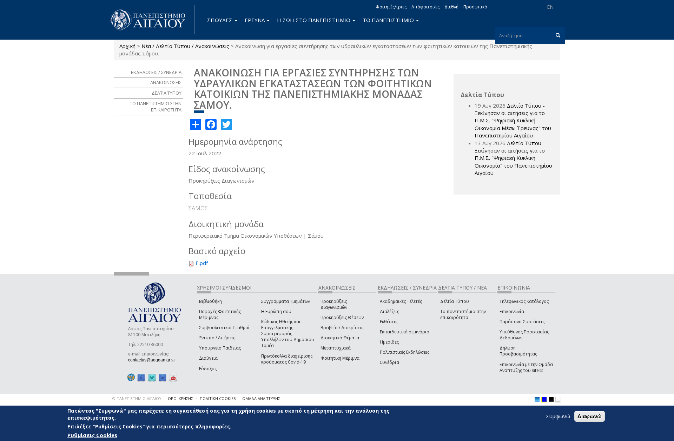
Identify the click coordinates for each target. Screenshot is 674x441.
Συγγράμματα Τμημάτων (285, 301)
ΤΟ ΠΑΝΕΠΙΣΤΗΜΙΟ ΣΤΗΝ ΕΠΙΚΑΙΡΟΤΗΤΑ (155, 106)
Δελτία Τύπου (454, 301)
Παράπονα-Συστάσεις (522, 322)
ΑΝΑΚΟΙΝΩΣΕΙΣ (165, 82)
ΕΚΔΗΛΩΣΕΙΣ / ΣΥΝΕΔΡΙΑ (156, 72)
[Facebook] (141, 378)
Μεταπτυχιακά (336, 348)
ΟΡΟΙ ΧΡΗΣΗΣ (180, 398)
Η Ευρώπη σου (276, 311)
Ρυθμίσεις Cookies (92, 435)
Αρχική (127, 45)
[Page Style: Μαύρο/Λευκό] (558, 399)
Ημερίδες (389, 342)
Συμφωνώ (558, 416)
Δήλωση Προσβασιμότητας (518, 351)
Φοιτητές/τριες (391, 7)
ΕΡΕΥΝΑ (255, 19)
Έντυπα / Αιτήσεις (217, 338)
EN (550, 7)
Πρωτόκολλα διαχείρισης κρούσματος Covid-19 (286, 359)
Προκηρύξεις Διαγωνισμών (334, 304)
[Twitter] (152, 378)
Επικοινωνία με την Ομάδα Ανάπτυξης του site (526, 367)
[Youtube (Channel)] (173, 378)
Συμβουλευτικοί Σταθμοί (224, 328)
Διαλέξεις (389, 311)
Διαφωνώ (589, 416)
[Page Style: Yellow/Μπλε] (544, 399)
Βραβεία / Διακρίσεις (342, 328)
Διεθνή (451, 7)
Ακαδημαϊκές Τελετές (401, 301)
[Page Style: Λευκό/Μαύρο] (551, 399)
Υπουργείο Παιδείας (220, 348)
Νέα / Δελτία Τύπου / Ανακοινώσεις (185, 45)
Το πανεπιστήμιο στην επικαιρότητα (463, 314)
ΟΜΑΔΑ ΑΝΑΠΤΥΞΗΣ (261, 398)
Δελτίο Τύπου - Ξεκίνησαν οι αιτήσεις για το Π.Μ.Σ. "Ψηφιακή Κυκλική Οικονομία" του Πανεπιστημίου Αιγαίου (513, 158)
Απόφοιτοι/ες (425, 7)
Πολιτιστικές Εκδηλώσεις (404, 352)
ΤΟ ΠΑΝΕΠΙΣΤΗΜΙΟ (389, 19)
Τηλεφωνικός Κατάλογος (524, 301)
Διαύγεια (208, 358)
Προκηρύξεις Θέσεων (342, 317)
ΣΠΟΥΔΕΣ (220, 19)
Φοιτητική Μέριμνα (340, 358)
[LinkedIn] (162, 378)
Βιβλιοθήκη (210, 301)
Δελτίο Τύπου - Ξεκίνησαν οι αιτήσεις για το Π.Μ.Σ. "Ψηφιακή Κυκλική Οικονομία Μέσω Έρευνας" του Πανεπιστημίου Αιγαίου (513, 120)
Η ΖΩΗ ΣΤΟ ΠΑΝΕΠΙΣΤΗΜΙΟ (314, 19)
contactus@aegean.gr (151, 360)
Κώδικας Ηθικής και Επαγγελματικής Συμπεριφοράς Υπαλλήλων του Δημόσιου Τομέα (287, 334)
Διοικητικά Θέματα (340, 338)
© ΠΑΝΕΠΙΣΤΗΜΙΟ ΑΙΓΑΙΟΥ (136, 398)
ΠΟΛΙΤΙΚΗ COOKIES (218, 398)
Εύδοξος (208, 369)
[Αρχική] (151, 19)
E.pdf (202, 262)
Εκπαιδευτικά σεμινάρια (404, 332)
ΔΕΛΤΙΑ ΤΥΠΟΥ (166, 93)
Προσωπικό (475, 7)
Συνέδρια (389, 362)
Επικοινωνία (512, 311)
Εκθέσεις (388, 322)
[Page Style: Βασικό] (537, 399)
